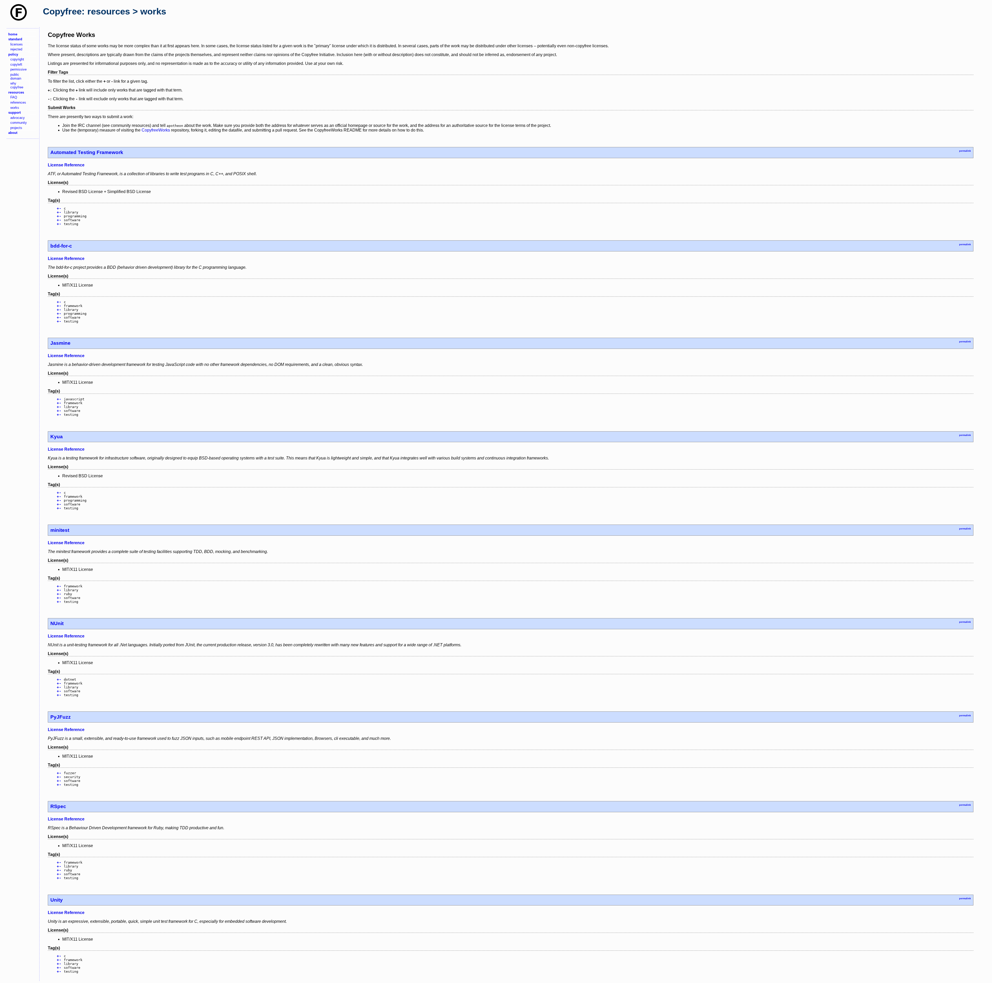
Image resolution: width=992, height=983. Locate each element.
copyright (17, 59)
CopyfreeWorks (156, 130)
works (14, 108)
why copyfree (16, 85)
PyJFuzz (60, 717)
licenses (16, 44)
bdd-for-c (61, 246)
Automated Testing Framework (86, 152)
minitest (59, 530)
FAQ (13, 97)
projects (16, 128)
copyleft (16, 64)
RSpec (58, 806)
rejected (16, 49)
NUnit (57, 623)
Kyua (56, 436)
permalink (965, 151)
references (18, 102)
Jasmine (60, 343)
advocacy (17, 118)
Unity (56, 900)
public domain (15, 76)
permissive (18, 69)
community (18, 123)
